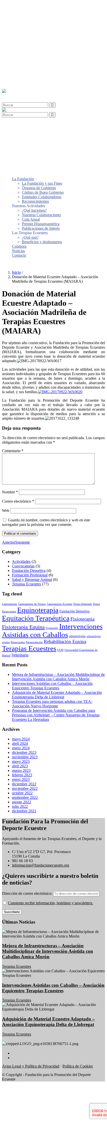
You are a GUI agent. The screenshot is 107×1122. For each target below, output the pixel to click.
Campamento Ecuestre (59, 604)
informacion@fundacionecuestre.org (40, 865)
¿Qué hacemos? (34, 37)
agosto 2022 (21, 802)
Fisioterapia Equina (23, 627)
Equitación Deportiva (29, 570)
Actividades (21, 561)
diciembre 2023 (24, 752)
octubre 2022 (22, 793)
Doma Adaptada (82, 604)
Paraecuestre (18, 642)
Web (5, 510)
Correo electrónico (18, 501)
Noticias (18, 78)
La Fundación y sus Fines (42, 10)
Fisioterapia (82, 619)
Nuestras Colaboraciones (41, 42)
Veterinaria (19, 655)
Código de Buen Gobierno (43, 19)
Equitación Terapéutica (35, 618)
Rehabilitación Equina (65, 641)
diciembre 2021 (24, 811)
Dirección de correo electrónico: (27, 893)
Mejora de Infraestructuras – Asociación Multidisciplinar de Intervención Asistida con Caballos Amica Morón (58, 676)
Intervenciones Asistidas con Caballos (52, 630)
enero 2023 (21, 779)
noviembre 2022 (25, 788)
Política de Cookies (77, 1066)
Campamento (9, 604)
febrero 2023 (22, 775)
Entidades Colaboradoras (41, 24)
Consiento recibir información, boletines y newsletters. (50, 903)
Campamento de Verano (32, 604)
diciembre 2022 (24, 784)
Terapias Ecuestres (26, 584)
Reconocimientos (35, 28)
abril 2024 (20, 743)
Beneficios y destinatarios (42, 69)
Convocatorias (23, 566)
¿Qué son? (30, 64)
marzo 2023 (21, 770)
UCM (60, 650)
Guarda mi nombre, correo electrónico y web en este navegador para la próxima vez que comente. (46, 522)
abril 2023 (20, 766)
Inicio (16, 272)
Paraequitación (34, 642)
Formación (52, 628)
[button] (13, 95)
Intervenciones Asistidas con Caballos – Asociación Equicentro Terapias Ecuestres (52, 685)
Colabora (19, 73)
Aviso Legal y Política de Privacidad (30, 1066)
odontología (77, 636)
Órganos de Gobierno (39, 15)
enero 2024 (21, 748)
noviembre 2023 (25, 757)
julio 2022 (20, 806)
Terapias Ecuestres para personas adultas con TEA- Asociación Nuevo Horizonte (52, 703)
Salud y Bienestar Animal (32, 579)
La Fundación (23, 6)
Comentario (12, 451)
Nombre (10, 492)
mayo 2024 (21, 739)
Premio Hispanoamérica (40, 51)
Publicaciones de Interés (41, 55)
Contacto (19, 82)
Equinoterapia (37, 610)
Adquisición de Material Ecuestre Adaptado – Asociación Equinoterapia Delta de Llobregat (57, 694)
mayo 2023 (21, 761)
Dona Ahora (11, 264)
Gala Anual (31, 46)
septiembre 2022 (25, 797)
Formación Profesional (30, 575)
